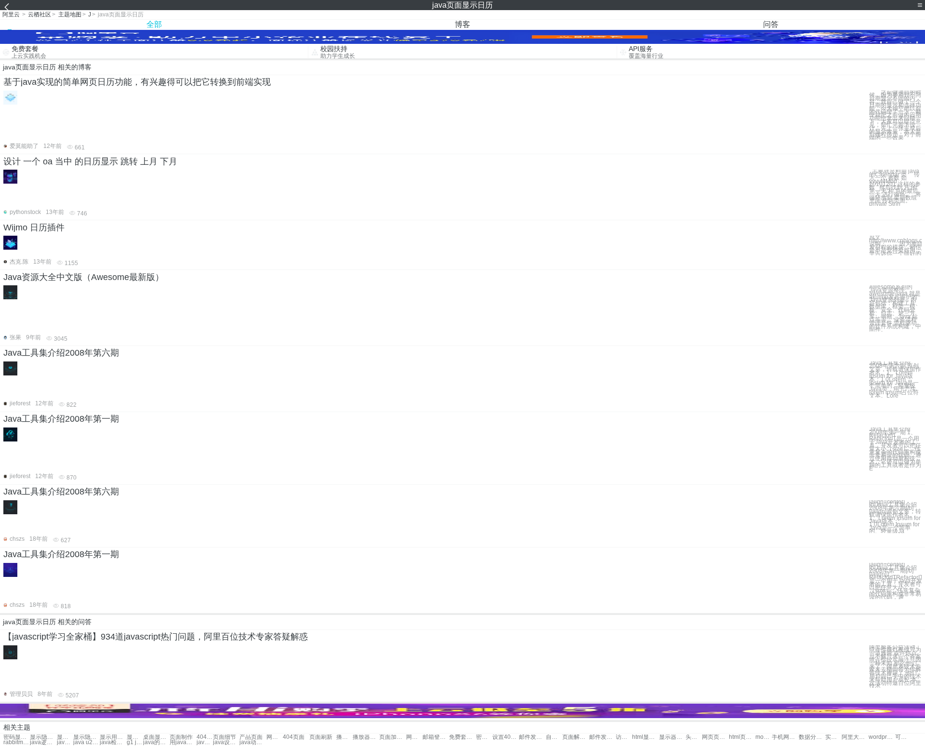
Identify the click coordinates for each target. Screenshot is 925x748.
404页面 (205, 737)
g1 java (135, 742)
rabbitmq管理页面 (16, 742)
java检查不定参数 (113, 742)
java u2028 (86, 742)
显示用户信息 (65, 737)
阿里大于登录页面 (855, 737)
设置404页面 (505, 737)
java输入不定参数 (65, 742)
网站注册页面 (414, 737)
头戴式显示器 (694, 737)
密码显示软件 (16, 737)
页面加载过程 (392, 737)
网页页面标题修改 (715, 737)
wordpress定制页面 (882, 737)
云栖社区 (39, 14)
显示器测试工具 (672, 737)
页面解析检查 (575, 737)
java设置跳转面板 (226, 742)
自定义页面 (554, 737)
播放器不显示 (344, 737)
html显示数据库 (645, 737)
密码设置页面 (484, 737)
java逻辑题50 (43, 742)
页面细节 (224, 737)
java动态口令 (252, 742)
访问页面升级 (624, 737)
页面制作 (181, 737)
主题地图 (69, 14)
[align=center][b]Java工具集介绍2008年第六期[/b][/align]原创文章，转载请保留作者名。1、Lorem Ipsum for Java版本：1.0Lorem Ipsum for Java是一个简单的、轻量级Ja (895, 516)
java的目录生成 (156, 742)
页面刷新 (320, 737)
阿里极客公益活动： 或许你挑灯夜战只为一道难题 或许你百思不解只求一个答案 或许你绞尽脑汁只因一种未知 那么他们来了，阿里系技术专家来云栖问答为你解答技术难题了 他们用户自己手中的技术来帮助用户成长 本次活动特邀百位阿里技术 (895, 666)
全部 (154, 24)
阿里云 (11, 14)
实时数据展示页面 (833, 737)
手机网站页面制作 (785, 737)
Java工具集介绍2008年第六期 (61, 353)
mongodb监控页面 (763, 737)
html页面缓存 (742, 737)
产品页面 (251, 737)
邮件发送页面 (532, 737)
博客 (462, 24)
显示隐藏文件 (43, 737)
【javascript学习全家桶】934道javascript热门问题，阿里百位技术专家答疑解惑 (155, 636)
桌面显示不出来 (156, 737)
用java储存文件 (183, 742)
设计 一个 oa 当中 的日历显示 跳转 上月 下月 (90, 161)
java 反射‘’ (205, 742)
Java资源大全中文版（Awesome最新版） (83, 277)
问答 (771, 24)
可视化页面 (903, 737)
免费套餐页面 (462, 737)
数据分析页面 (812, 737)
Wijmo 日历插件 (34, 227)
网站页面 (274, 737)
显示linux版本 (135, 737)
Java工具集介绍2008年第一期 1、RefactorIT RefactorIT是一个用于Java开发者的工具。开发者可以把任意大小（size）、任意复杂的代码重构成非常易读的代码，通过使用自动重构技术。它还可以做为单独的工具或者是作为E (895, 448)
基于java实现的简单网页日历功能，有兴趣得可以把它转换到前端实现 (137, 82)
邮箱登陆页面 (436, 737)
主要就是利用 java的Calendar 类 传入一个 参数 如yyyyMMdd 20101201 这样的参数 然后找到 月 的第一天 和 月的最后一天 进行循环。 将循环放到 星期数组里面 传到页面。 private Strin (895, 188)
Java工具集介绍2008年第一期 (61, 419)
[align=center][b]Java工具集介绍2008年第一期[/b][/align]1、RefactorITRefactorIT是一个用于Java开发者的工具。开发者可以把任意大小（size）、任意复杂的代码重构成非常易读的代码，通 (895, 581)
